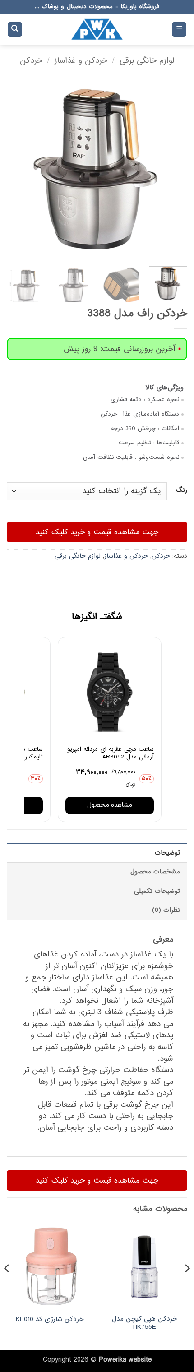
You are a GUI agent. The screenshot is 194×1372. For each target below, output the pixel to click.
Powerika (112, 1359)
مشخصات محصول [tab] (155, 872)
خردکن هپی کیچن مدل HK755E (144, 1323)
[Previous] (172, 169)
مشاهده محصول (109, 805)
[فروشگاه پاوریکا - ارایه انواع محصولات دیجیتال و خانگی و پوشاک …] (97, 29)
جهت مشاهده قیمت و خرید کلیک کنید (97, 532)
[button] (179, 29)
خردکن (31, 61)
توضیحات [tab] (167, 853)
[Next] (15, 169)
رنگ (181, 490)
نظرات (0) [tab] (166, 910)
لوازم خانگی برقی (147, 61)
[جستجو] (15, 29)
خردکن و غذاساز (81, 61)
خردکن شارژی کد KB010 (49, 1320)
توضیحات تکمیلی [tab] (157, 891)
